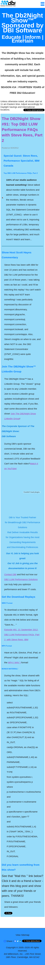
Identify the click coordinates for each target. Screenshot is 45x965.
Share (9, 941)
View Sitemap (22, 935)
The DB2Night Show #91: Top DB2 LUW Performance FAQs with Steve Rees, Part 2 (22, 129)
